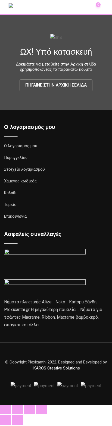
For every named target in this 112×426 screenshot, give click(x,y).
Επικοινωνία (15, 216)
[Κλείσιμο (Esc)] (41, 409)
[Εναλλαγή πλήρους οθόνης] (17, 409)
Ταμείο (10, 204)
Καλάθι (10, 192)
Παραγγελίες (15, 157)
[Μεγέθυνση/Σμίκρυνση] (5, 409)
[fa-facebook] (56, 374)
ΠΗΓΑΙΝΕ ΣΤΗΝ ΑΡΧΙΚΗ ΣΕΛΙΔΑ (56, 85)
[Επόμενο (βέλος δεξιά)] (17, 420)
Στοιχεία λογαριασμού (24, 169)
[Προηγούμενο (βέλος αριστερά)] (5, 420)
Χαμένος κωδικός (20, 181)
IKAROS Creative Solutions (56, 368)
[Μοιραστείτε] (29, 409)
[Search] (71, 6)
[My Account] (83, 6)
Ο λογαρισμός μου (20, 145)
